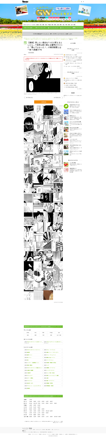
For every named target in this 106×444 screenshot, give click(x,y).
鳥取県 (43, 412)
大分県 (47, 416)
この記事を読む (43, 102)
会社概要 (66, 434)
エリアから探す (29, 27)
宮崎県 (51, 416)
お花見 (34, 429)
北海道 (37, 24)
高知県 (43, 414)
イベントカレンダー (41, 27)
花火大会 (43, 429)
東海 (52, 24)
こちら (28, 59)
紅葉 (52, 429)
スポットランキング (65, 27)
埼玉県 (43, 403)
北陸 (58, 24)
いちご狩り (30, 429)
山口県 (39, 412)
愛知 (55, 24)
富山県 (34, 407)
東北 (40, 24)
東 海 (25, 409)
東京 (46, 24)
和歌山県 (47, 410)
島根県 (47, 412)
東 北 (25, 401)
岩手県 (39, 401)
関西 (61, 24)
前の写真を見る (29, 97)
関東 (43, 24)
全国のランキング (33, 342)
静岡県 (43, 409)
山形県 (47, 401)
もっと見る (79, 88)
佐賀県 (34, 416)
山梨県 (30, 405)
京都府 (34, 410)
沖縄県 (59, 416)
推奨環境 (40, 434)
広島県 (30, 412)
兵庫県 (39, 410)
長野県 (34, 405)
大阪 (63, 24)
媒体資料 (57, 434)
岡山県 (34, 412)
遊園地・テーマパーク (78, 27)
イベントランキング (53, 27)
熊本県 (43, 416)
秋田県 (43, 401)
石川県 (30, 407)
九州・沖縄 (73, 24)
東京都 (30, 403)
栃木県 (51, 403)
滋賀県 (51, 410)
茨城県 (55, 403)
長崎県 (39, 416)
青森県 (34, 401)
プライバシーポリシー (35, 434)
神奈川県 (35, 403)
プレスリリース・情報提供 (51, 434)
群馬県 (47, 403)
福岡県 (30, 416)
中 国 (25, 412)
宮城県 (30, 401)
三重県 (39, 409)
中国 (66, 24)
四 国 (25, 414)
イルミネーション (56, 429)
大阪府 (30, 410)
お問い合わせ (44, 434)
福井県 (39, 407)
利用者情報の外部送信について (73, 434)
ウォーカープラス (25, 429)
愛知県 (30, 409)
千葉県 (39, 403)
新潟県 (39, 405)
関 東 (25, 403)
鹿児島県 (55, 416)
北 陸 (25, 407)
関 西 (25, 410)
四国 (69, 24)
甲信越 (49, 24)
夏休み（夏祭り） (48, 429)
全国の (32, 349)
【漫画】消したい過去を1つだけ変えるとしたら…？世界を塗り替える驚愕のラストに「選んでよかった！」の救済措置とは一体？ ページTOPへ (44, 422)
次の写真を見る (57, 97)
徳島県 (39, 414)
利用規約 (29, 434)
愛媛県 (34, 414)
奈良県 (43, 410)
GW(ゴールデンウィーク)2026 (29, 24)
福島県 (51, 401)
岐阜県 (34, 409)
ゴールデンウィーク (38, 429)
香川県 (30, 414)
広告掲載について (61, 434)
